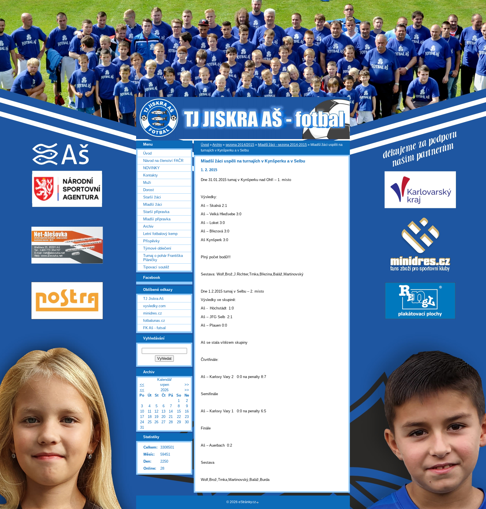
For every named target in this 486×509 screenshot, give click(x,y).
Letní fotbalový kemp (160, 234)
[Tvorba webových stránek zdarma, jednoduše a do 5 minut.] (258, 502)
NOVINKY (151, 168)
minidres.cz (152, 313)
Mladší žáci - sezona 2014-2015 (282, 144)
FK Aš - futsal (154, 328)
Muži (147, 182)
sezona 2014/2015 (240, 144)
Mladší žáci (152, 204)
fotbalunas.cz (154, 320)
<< (142, 385)
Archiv (217, 144)
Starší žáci (152, 197)
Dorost (148, 190)
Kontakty (150, 175)
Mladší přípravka (156, 219)
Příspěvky (151, 241)
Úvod (205, 144)
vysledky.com (154, 306)
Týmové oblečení (157, 248)
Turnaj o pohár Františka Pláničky (163, 258)
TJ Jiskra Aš (153, 299)
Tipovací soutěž (156, 267)
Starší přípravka (156, 212)
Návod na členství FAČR (163, 161)
